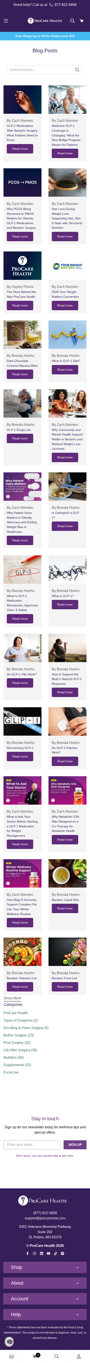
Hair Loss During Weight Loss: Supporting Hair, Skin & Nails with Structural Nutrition (67, 218)
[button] (9, 1342)
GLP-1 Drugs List (19, 430)
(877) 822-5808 (45, 1213)
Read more (20, 148)
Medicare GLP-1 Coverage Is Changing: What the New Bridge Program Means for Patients (66, 135)
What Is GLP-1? (63, 596)
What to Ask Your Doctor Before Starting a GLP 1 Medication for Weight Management (22, 826)
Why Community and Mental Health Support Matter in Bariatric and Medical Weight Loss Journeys (67, 439)
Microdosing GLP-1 (20, 748)
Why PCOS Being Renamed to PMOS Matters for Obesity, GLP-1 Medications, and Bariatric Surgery (21, 218)
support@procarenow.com (45, 1218)
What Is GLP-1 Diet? (66, 361)
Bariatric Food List (64, 978)
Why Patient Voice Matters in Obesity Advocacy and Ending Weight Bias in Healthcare (22, 522)
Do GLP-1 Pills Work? (22, 674)
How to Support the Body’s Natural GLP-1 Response (67, 679)
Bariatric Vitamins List (21, 978)
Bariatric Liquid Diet (65, 900)
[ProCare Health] (45, 20)
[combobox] (32, 69)
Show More (12, 998)
